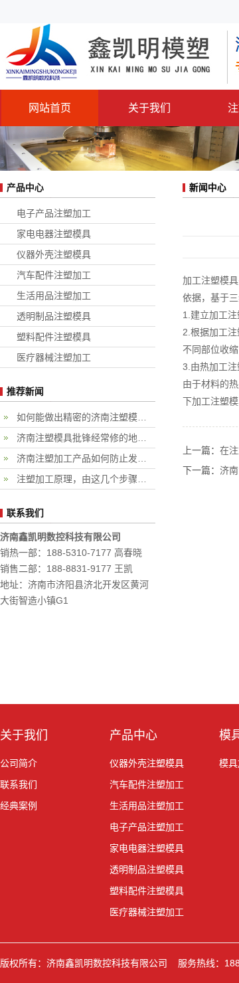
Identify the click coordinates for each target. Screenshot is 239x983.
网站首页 (50, 108)
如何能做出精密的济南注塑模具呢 (86, 417)
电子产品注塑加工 (54, 213)
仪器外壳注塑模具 (54, 254)
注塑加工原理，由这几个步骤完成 (86, 479)
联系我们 (18, 784)
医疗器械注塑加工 (54, 357)
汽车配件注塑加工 (54, 275)
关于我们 (149, 108)
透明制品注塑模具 (54, 316)
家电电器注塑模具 (54, 233)
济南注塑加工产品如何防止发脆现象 (86, 458)
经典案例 (18, 805)
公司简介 (18, 763)
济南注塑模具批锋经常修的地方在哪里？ (86, 437)
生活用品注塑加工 (54, 295)
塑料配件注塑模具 (54, 336)
